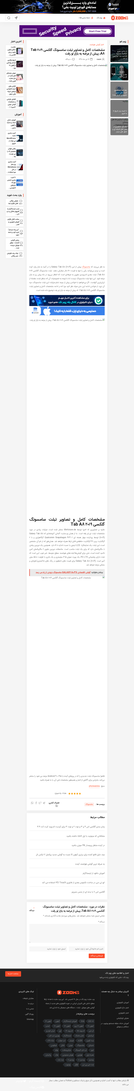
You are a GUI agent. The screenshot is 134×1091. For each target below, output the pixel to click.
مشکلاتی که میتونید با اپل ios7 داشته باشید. (85, 836)
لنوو (92, 1050)
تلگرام (80, 1040)
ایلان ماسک (79, 1035)
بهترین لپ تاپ (54, 1035)
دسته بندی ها (85, 17)
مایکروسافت (66, 1050)
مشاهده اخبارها (13, 973)
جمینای (91, 1045)
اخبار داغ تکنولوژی (122, 1007)
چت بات (61, 1060)
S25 (82, 1021)
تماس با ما (30, 1008)
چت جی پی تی (88, 1064)
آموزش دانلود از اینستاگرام (94, 873)
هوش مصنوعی (67, 1055)
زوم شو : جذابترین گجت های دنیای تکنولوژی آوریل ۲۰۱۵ (120, 93)
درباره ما (31, 1003)
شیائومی (54, 1045)
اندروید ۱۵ (81, 1031)
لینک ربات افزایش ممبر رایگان (12, 254)
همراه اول (90, 1055)
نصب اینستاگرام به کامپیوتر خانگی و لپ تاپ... (13, 211)
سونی (71, 1045)
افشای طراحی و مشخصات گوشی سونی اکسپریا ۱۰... (11, 103)
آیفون (57, 1021)
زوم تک (99, 17)
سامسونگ (86, 267)
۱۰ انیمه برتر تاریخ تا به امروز (120, 112)
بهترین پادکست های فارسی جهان (120, 76)
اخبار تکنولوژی (124, 1013)
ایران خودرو (50, 1031)
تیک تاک (51, 1040)
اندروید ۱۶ (69, 1031)
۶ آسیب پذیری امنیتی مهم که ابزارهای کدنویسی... (11, 182)
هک (56, 1055)
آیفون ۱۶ (48, 1021)
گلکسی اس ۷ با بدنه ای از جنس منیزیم (88, 892)
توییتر (72, 1040)
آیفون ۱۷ (91, 1026)
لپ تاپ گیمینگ (81, 1050)
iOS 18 (91, 1021)
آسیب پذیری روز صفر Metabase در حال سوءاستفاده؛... (11, 167)
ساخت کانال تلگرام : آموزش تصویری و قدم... (13, 222)
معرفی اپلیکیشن (123, 1018)
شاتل (63, 1045)
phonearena (94, 786)
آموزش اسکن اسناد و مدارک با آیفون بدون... (11, 124)
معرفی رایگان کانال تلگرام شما (13, 202)
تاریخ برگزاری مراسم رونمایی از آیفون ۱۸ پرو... (11, 64)
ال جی (91, 1031)
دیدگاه (101, 922)
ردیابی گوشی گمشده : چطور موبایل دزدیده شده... (14, 244)
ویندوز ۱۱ (71, 1060)
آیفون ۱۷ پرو (78, 1026)
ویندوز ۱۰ (81, 1060)
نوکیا (56, 1050)
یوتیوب (68, 1064)
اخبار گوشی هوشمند (97, 44)
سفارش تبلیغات (28, 998)
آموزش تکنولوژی (123, 1002)
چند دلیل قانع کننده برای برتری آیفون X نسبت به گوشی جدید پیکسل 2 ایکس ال (70, 855)
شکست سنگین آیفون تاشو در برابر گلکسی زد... (11, 51)
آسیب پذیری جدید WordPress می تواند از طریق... (11, 138)
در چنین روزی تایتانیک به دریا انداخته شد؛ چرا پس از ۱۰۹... (120, 55)
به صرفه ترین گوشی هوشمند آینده (90, 864)
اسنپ (48, 1026)
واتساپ (48, 1055)
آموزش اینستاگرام (70, 1021)
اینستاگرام (67, 1035)
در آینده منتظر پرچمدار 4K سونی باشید (88, 845)
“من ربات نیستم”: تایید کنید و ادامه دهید (13, 232)
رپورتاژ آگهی (29, 1014)
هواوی (79, 1055)
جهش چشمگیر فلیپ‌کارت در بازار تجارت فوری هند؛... (11, 77)
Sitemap (30, 1019)
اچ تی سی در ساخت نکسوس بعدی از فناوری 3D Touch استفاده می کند (73, 882)
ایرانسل (91, 1035)
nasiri (99, 59)
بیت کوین (90, 1040)
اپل (60, 1031)
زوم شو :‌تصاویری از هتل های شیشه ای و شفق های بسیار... (119, 129)
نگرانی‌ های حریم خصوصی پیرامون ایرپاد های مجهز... (11, 90)
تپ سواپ (61, 1040)
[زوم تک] (120, 17)
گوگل (76, 1064)
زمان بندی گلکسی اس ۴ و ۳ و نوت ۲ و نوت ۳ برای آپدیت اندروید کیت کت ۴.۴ (71, 827)
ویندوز (91, 1060)
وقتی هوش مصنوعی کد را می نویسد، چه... (11, 152)
